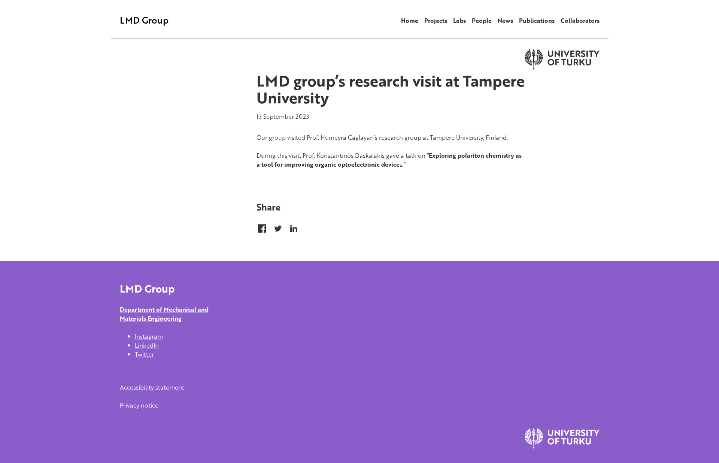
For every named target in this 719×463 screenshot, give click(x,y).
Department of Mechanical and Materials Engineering (164, 314)
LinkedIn (147, 345)
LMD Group (144, 20)
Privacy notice (139, 405)
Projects (435, 20)
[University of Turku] (562, 446)
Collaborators (580, 20)
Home (409, 20)
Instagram (149, 336)
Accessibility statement (152, 387)
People (482, 20)
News (505, 20)
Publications (537, 20)
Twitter (144, 354)
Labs (459, 20)
